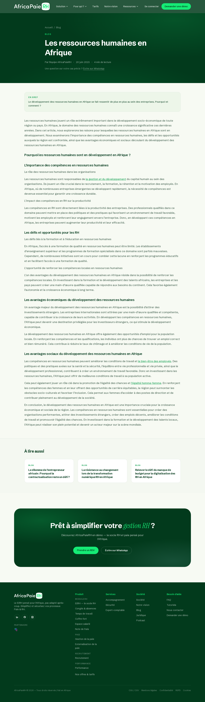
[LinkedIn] (17, 617)
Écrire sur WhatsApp (93, 68)
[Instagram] (32, 617)
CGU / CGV (134, 690)
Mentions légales (149, 690)
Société (140, 599)
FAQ (169, 599)
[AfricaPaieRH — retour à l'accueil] (32, 6)
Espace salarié (82, 624)
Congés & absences (85, 608)
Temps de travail (83, 613)
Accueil (49, 27)
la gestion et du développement (106, 179)
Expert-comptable (115, 610)
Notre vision (111, 6)
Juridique (141, 615)
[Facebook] (25, 617)
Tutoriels (171, 605)
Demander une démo (176, 6)
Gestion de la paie (84, 639)
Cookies (187, 690)
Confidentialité (166, 690)
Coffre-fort (81, 618)
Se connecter (152, 6)
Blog (58, 27)
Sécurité (110, 605)
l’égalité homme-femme (146, 383)
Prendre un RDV (86, 550)
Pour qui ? (79, 6)
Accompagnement (115, 599)
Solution (60, 6)
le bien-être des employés (154, 361)
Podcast (140, 620)
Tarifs (95, 6)
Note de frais (82, 629)
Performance (82, 668)
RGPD (178, 690)
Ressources (129, 6)
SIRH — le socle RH (85, 603)
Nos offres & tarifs (85, 674)
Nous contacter (175, 610)
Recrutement (82, 658)
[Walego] (16, 629)
